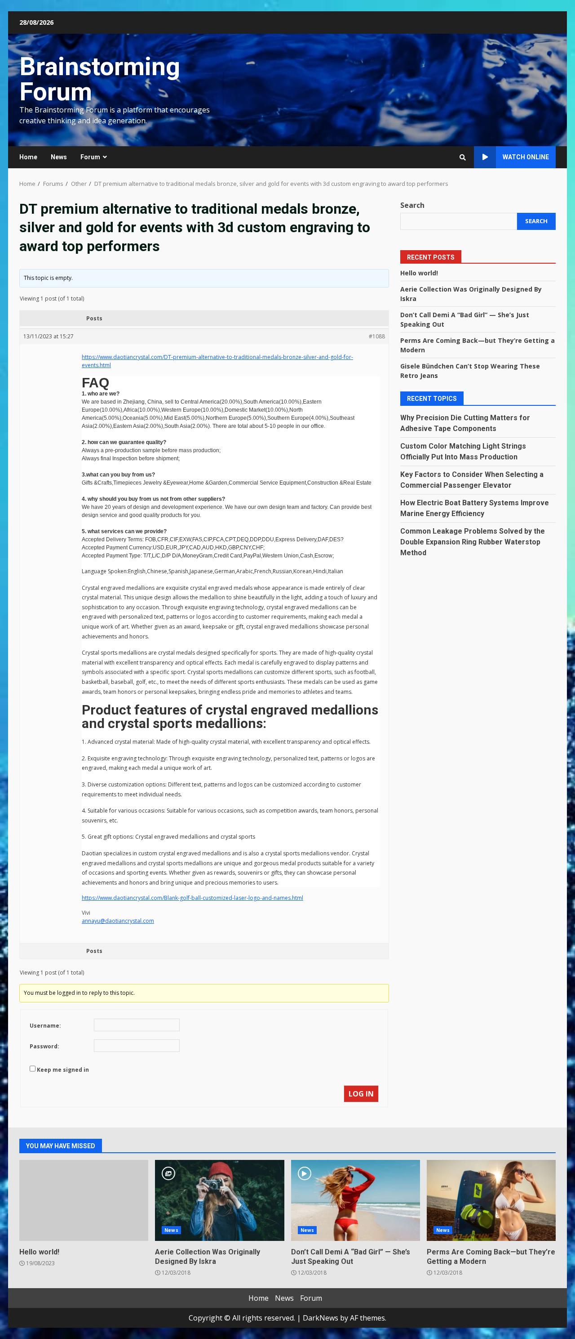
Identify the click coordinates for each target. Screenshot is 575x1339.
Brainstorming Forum (99, 79)
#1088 (377, 336)
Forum (90, 157)
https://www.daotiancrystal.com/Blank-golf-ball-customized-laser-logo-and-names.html (192, 898)
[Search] (463, 157)
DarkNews (320, 1318)
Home (28, 157)
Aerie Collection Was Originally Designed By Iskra (219, 1200)
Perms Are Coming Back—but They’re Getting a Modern (491, 1200)
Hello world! (419, 273)
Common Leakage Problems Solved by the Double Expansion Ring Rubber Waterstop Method (472, 542)
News (59, 157)
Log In (361, 1094)
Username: (45, 1025)
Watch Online (526, 157)
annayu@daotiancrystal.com (118, 921)
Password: (44, 1046)
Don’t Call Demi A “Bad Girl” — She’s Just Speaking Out (355, 1200)
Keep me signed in (63, 1070)
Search (412, 205)
